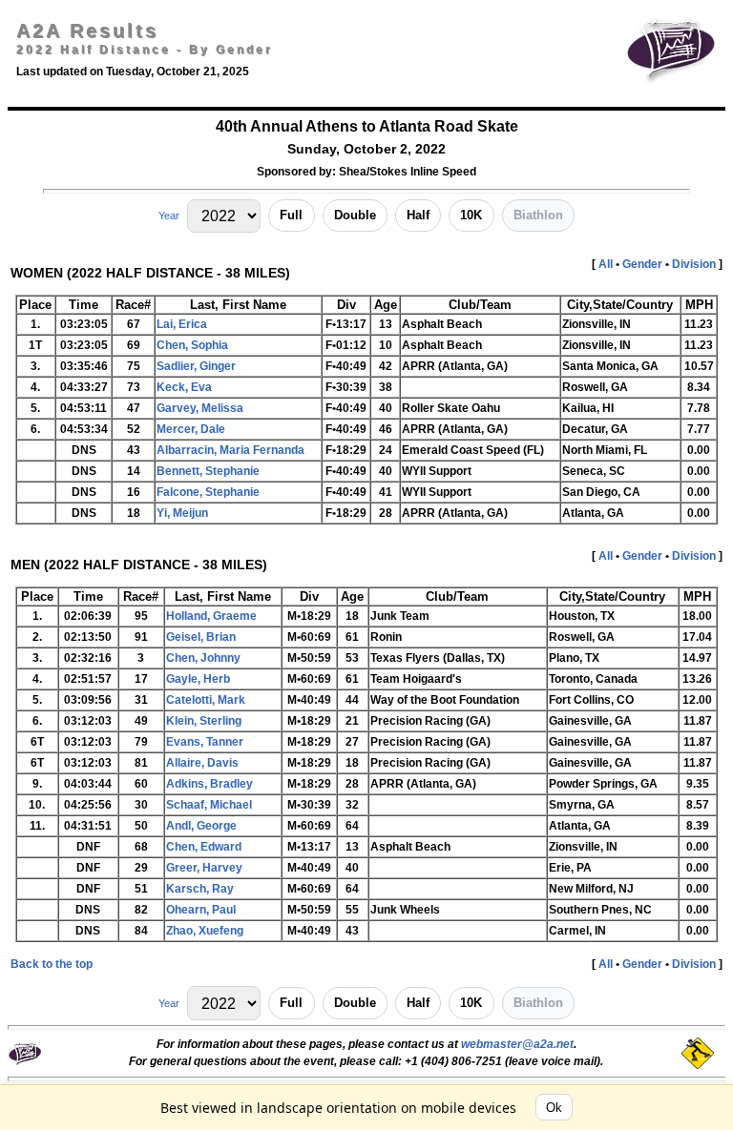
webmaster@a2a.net (517, 1044)
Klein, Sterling (203, 721)
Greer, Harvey (204, 867)
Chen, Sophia (192, 345)
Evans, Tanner (204, 742)
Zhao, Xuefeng (204, 930)
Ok (554, 1107)
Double (355, 215)
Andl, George (201, 825)
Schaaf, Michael (209, 805)
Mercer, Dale (191, 429)
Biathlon (538, 215)
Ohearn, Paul (201, 909)
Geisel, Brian (201, 637)
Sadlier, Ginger (196, 366)
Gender (642, 264)
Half (418, 215)
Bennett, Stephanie (208, 471)
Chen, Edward (203, 846)
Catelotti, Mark (205, 700)
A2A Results (87, 30)
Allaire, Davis (202, 763)
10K (471, 215)
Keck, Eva (184, 387)
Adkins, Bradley (209, 784)
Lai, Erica (182, 324)
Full (291, 215)
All (605, 264)
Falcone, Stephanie (208, 492)
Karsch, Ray (200, 888)
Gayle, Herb (198, 679)
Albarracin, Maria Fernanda (230, 450)
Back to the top (51, 964)
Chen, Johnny (203, 658)
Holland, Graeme (211, 616)
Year (168, 215)
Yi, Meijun (182, 513)
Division (694, 264)
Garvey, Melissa (200, 408)
